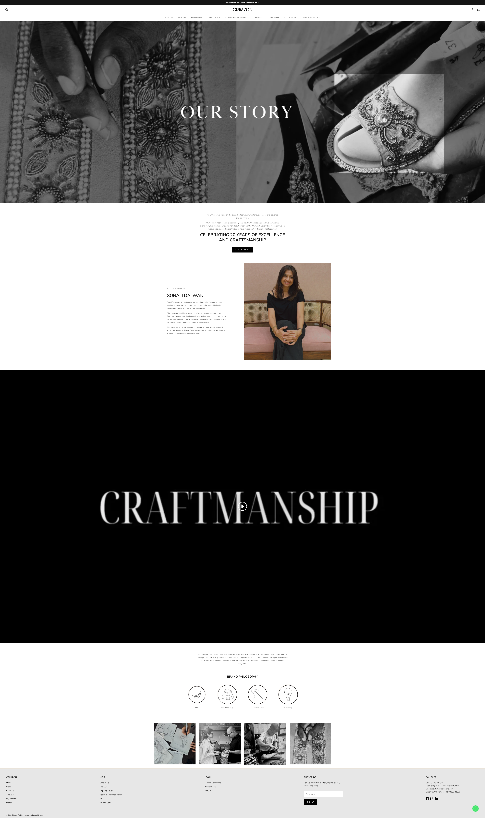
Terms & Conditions (212, 782)
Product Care (105, 802)
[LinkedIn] (436, 798)
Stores (9, 802)
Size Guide (104, 787)
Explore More (242, 249)
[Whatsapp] (475, 808)
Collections (290, 17)
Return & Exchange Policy (111, 794)
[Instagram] (431, 798)
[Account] (472, 9)
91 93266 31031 (438, 782)
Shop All (10, 790)
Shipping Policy (106, 790)
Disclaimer (208, 790)
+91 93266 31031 (452, 792)
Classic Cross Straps (236, 17)
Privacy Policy (210, 787)
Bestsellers (196, 17)
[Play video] (242, 506)
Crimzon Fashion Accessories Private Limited (27, 815)
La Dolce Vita (214, 17)
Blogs (8, 787)
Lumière (182, 17)
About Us (10, 794)
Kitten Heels (258, 17)
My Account (11, 798)
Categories (274, 17)
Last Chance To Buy (310, 17)
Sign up (310, 802)
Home (8, 782)
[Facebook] (427, 798)
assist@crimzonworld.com (442, 789)
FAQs (102, 798)
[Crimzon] (242, 9)
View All (169, 17)
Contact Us (104, 782)
